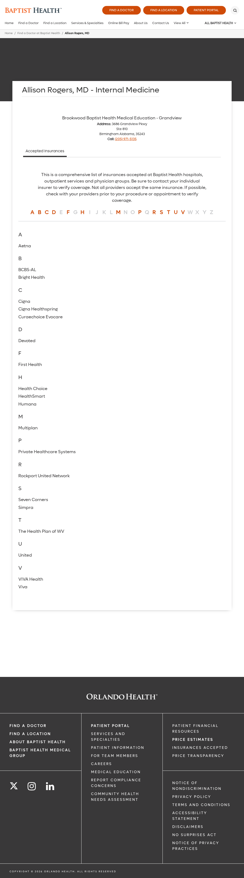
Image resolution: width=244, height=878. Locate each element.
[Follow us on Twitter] (14, 784)
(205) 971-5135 (126, 139)
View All (179, 23)
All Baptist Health (219, 23)
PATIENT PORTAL (110, 725)
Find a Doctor (121, 10)
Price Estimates (192, 739)
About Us (140, 23)
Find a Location (163, 10)
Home (9, 23)
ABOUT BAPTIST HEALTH (38, 742)
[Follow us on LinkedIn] (50, 786)
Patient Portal (206, 10)
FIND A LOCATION (30, 733)
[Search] (235, 10)
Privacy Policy (191, 796)
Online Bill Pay (118, 23)
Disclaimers (187, 826)
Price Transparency (198, 755)
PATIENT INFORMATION (117, 747)
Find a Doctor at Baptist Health (38, 33)
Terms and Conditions (201, 804)
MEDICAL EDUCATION (116, 772)
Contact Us (160, 23)
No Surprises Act (194, 834)
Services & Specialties (87, 23)
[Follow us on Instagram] (32, 786)
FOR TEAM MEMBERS (114, 755)
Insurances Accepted (200, 747)
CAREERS (101, 763)
